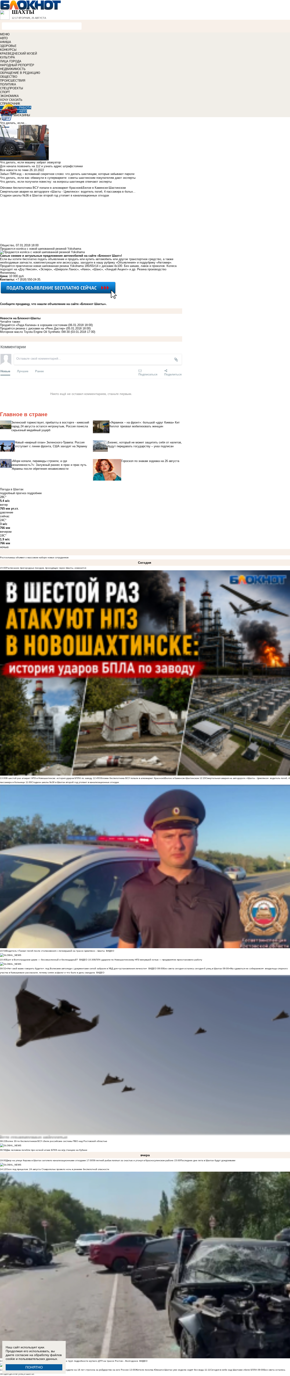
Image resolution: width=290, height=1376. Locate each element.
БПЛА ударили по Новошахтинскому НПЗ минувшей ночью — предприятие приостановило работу (148, 959)
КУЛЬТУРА (7, 57)
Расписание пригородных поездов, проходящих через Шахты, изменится (46, 568)
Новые (5, 371)
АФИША (5, 42)
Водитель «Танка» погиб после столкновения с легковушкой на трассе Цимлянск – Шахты (55, 951)
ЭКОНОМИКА (9, 96)
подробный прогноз (13, 493)
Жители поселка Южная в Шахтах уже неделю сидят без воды (169, 1370)
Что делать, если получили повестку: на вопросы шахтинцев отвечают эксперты (56, 181)
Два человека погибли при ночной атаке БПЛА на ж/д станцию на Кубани (46, 1150)
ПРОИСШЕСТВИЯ (12, 80)
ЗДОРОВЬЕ (8, 46)
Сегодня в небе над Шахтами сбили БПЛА (233, 1370)
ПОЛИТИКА (8, 84)
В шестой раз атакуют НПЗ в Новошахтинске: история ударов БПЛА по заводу (49, 778)
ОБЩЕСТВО (8, 76)
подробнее (34, 493)
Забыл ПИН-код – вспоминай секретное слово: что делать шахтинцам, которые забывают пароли (67, 174)
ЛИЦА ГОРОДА (10, 61)
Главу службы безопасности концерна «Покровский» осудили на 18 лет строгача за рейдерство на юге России (67, 1370)
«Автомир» (163, 262)
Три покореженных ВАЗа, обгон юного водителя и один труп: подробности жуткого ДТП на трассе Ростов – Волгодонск (72, 1361)
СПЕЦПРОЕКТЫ (11, 88)
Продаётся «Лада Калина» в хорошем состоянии (33, 325)
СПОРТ (5, 92)
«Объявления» (126, 262)
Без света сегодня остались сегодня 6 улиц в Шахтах (192, 968)
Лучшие (22, 371)
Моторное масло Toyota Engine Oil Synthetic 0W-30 (35, 332)
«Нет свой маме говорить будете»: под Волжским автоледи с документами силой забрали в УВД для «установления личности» (76, 968)
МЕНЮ (5, 34)
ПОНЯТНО (34, 1367)
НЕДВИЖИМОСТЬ (13, 69)
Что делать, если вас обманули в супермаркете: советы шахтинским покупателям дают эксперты (67, 177)
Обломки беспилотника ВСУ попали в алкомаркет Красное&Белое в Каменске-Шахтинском (149, 778)
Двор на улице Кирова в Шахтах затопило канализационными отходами (46, 1160)
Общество (7, 245)
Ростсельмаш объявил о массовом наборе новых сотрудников (34, 557)
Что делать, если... (13, 123)
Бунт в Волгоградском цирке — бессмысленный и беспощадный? (42, 959)
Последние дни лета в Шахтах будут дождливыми (207, 1160)
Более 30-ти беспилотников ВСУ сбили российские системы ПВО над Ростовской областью (56, 1141)
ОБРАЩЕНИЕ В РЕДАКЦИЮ (20, 73)
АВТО (4, 38)
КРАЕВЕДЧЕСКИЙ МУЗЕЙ (18, 53)
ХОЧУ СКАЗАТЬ (11, 100)
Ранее (39, 371)
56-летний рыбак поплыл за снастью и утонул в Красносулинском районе (133, 1160)
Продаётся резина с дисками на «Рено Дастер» (32, 328)
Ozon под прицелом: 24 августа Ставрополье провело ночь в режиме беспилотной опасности (57, 1169)
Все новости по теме (14, 170)
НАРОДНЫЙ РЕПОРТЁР (17, 65)
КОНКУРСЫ (8, 49)
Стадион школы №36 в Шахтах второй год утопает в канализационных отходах (75, 782)
